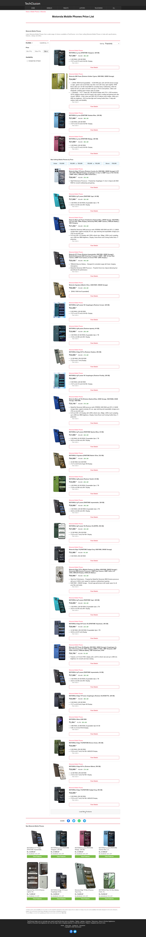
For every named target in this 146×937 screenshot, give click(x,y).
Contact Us (75, 925)
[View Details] (59, 65)
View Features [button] (37, 856)
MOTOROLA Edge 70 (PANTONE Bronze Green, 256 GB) (86, 743)
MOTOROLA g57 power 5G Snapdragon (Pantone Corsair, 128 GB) (89, 305)
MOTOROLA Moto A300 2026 (78, 719)
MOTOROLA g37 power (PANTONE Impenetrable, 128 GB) (86, 502)
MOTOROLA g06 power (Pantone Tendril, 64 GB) (84, 479)
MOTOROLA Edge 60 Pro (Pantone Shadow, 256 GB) (85, 352)
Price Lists (68, 925)
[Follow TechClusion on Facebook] (71, 932)
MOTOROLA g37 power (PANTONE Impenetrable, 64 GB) (86, 672)
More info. (64, 912)
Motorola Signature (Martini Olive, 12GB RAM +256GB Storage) (88, 285)
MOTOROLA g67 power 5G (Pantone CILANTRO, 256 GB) (86, 526)
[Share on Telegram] (84, 822)
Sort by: (102, 43)
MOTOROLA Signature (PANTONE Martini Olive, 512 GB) (86, 455)
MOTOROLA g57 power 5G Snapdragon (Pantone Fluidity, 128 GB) (89, 375)
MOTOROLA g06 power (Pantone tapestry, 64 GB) (84, 328)
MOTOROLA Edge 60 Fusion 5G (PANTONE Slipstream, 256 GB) (88, 623)
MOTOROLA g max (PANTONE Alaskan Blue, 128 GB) (85, 115)
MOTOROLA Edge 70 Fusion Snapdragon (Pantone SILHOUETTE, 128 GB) (92, 696)
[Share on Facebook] (68, 822)
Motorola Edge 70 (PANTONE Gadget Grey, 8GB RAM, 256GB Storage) (90, 549)
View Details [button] (94, 67)
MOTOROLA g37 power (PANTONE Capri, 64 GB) (84, 196)
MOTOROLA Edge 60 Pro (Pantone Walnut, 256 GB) (85, 766)
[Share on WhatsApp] (79, 822)
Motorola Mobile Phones (76, 50)
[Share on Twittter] (73, 822)
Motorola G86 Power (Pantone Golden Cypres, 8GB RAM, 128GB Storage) (91, 76)
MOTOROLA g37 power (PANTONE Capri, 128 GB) (84, 600)
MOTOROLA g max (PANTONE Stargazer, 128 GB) (84, 53)
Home (62, 925)
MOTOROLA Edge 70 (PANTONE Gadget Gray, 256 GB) (85, 790)
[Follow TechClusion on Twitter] (75, 932)
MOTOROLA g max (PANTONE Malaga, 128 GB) (83, 139)
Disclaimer (82, 925)
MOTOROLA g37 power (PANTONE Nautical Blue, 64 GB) (86, 432)
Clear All (43, 43)
